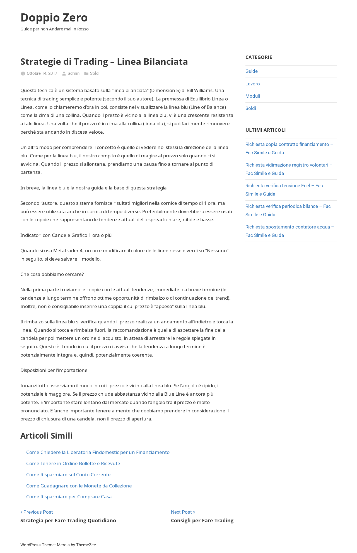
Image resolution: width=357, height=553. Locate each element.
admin (73, 73)
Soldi (95, 73)
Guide (251, 71)
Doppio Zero (54, 17)
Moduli (252, 96)
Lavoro (252, 83)
